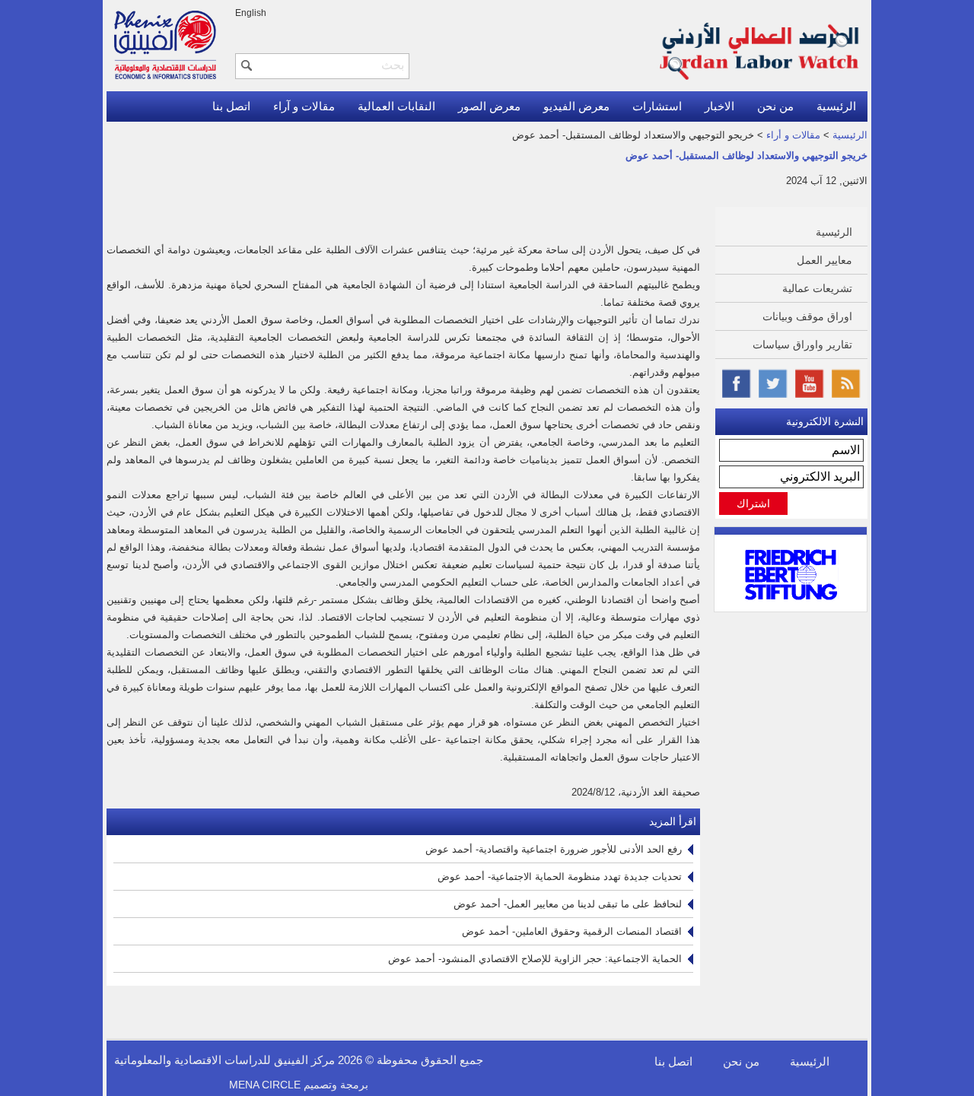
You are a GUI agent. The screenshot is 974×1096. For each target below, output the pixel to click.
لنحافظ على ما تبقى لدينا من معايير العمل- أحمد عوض (568, 904)
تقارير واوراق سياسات (802, 344)
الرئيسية (836, 106)
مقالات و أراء (793, 135)
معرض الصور (489, 106)
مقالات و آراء (304, 106)
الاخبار (719, 106)
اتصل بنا (231, 106)
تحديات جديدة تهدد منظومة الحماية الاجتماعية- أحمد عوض (560, 876)
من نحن (775, 106)
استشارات (657, 106)
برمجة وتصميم (298, 1085)
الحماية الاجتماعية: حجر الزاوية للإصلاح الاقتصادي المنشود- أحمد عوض (535, 958)
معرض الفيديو (576, 106)
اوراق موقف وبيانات (807, 316)
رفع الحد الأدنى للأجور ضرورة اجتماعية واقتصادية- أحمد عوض (553, 849)
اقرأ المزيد (672, 821)
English (250, 13)
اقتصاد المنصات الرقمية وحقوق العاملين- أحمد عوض (572, 931)
